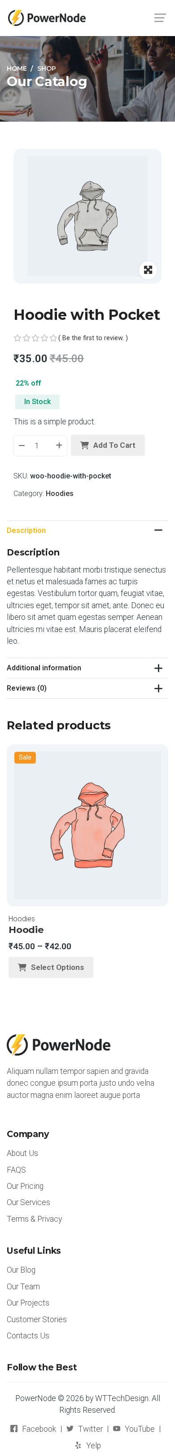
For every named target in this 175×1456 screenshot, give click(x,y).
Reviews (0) (27, 688)
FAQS (16, 1169)
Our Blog (21, 1269)
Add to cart (114, 445)
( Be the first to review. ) (93, 338)
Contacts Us (28, 1335)
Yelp (93, 1445)
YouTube (140, 1428)
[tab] (87, 530)
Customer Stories (37, 1319)
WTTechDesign (122, 1398)
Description (26, 530)
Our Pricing (25, 1186)
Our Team (23, 1286)
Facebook (39, 1428)
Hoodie (26, 929)
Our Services (28, 1202)
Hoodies (60, 493)
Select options (57, 967)
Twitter (90, 1428)
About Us (22, 1153)
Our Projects (28, 1302)
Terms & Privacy (34, 1219)
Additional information (44, 668)
